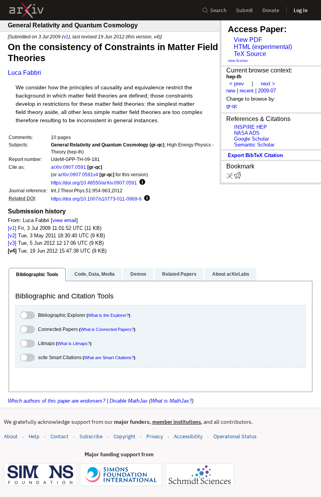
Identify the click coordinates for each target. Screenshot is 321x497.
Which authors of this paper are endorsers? (56, 401)
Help (34, 436)
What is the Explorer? (108, 315)
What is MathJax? (171, 401)
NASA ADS (247, 133)
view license (238, 61)
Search (218, 10)
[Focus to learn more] (141, 182)
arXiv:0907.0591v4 (78, 174)
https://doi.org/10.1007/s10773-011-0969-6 (96, 198)
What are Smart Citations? (109, 357)
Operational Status (234, 436)
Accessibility (188, 436)
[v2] (12, 236)
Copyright (124, 436)
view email (64, 220)
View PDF (248, 39)
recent (247, 91)
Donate (270, 10)
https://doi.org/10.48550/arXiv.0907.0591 (94, 182)
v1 (66, 36)
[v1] (12, 228)
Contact (59, 436)
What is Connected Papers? (107, 329)
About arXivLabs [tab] (230, 274)
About (11, 436)
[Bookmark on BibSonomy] (230, 177)
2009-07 (267, 91)
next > (268, 84)
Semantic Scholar (254, 145)
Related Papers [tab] (179, 274)
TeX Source (250, 54)
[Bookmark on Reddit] (237, 177)
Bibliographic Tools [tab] (37, 274)
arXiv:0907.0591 (68, 167)
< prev (236, 84)
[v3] (12, 243)
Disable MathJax (129, 401)
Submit (244, 10)
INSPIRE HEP (250, 127)
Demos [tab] (138, 274)
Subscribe (91, 436)
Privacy (154, 436)
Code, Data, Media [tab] (94, 274)
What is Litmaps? (74, 343)
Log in (301, 10)
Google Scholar (251, 139)
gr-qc (232, 106)
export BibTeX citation (255, 155)
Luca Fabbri (24, 72)
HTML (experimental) (263, 46)
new (230, 91)
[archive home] (26, 10)
